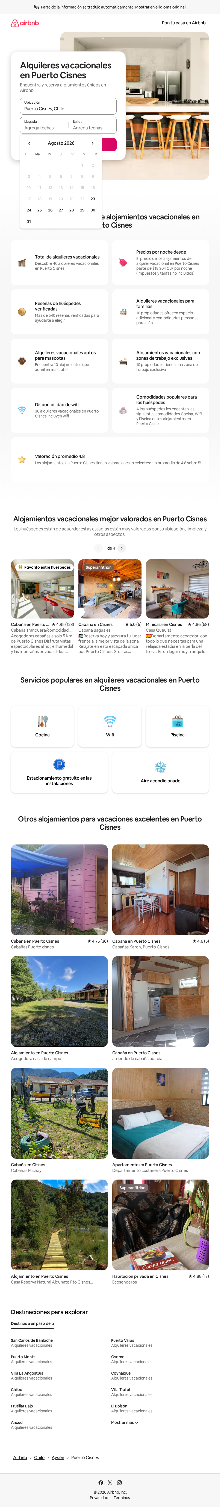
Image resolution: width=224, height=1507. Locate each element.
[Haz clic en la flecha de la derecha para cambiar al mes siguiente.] (92, 143)
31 (29, 221)
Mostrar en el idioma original (160, 7)
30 (93, 210)
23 (93, 198)
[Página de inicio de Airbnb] (25, 22)
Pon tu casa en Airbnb (184, 23)
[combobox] (68, 108)
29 (82, 210)
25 (39, 210)
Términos (122, 1497)
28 (71, 210)
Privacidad (99, 1497)
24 (29, 210)
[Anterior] (98, 548)
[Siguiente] (121, 548)
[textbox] (44, 127)
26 (50, 210)
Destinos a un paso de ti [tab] (32, 1323)
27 (61, 210)
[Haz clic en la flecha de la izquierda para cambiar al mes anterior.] (29, 143)
